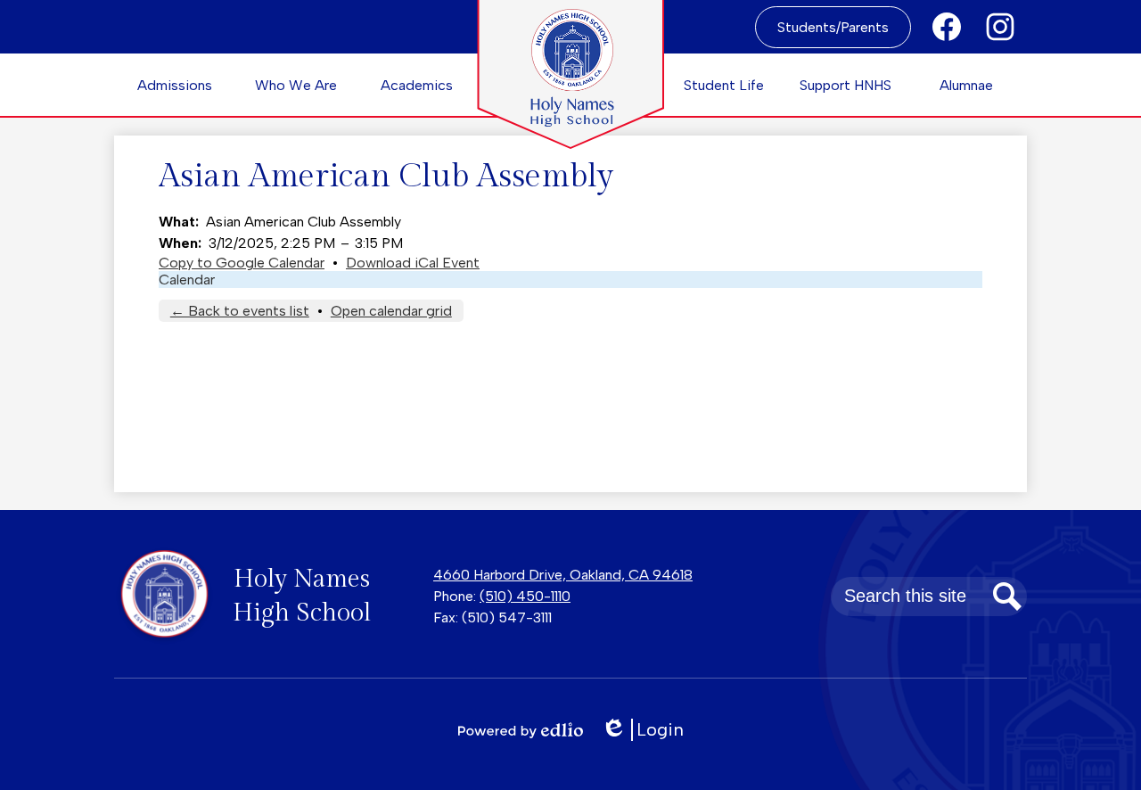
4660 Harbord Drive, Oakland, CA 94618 (563, 574)
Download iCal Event (413, 262)
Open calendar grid (391, 310)
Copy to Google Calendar (241, 262)
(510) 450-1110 (525, 596)
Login (648, 730)
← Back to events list (239, 310)
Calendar (187, 279)
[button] (174, 84)
